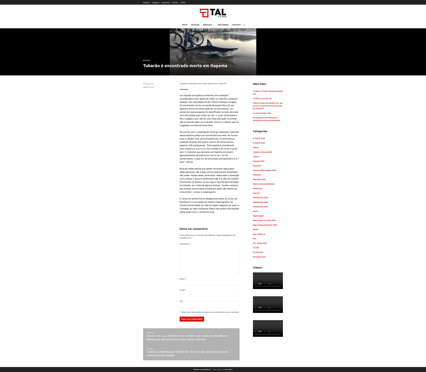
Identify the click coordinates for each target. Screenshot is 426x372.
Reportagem (258, 216)
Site (181, 301)
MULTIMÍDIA (223, 25)
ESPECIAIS (207, 25)
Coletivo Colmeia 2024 (262, 152)
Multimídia (257, 188)
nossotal (150, 84)
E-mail (183, 290)
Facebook (146, 2)
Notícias (146, 60)
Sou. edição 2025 (260, 243)
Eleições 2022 (258, 161)
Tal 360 (256, 247)
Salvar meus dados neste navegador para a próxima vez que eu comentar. (210, 312)
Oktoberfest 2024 (260, 202)
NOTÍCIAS (195, 25)
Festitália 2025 (259, 179)
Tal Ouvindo (258, 252)
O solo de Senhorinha (262, 113)
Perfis (255, 211)
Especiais (257, 165)
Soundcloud (165, 2)
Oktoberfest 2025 (260, 206)
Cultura (256, 156)
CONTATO (236, 25)
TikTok (182, 2)
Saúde (255, 229)
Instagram (155, 2)
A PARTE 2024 (259, 138)
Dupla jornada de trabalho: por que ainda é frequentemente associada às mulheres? (268, 106)
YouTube (175, 2)
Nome (183, 279)
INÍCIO (185, 25)
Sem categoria (259, 234)
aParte (256, 147)
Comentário (185, 244)
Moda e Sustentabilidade (263, 184)
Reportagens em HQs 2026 (264, 220)
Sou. (254, 238)
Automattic (229, 369)
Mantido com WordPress (202, 369)
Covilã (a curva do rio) (262, 98)
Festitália (257, 175)
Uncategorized (259, 257)
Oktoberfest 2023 (260, 197)
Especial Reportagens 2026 (264, 170)
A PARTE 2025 (259, 143)
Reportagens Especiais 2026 (265, 225)
